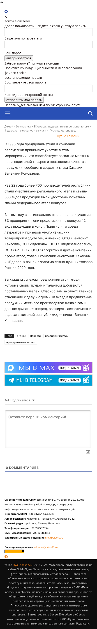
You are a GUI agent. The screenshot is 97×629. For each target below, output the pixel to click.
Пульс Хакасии (22, 565)
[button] (7, 113)
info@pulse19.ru (53, 537)
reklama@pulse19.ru (46, 547)
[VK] (33, 350)
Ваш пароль (14, 53)
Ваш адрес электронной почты (29, 94)
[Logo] (25, 126)
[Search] (90, 113)
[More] (44, 350)
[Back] (6, 16)
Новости (35, 336)
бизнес (21, 336)
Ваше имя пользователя (23, 38)
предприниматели (56, 336)
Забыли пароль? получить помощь (32, 63)
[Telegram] (6, 11)
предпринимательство (20, 342)
